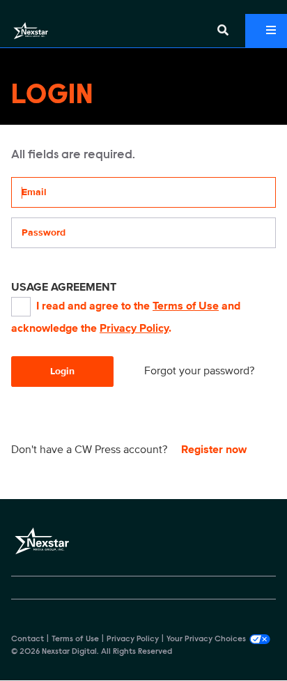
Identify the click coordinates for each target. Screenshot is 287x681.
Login (62, 371)
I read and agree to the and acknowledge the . (125, 317)
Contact (27, 639)
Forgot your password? (199, 371)
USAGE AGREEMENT (63, 287)
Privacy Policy (134, 328)
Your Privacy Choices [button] (206, 639)
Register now (214, 450)
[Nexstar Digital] (30, 30)
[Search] (223, 30)
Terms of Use (186, 306)
